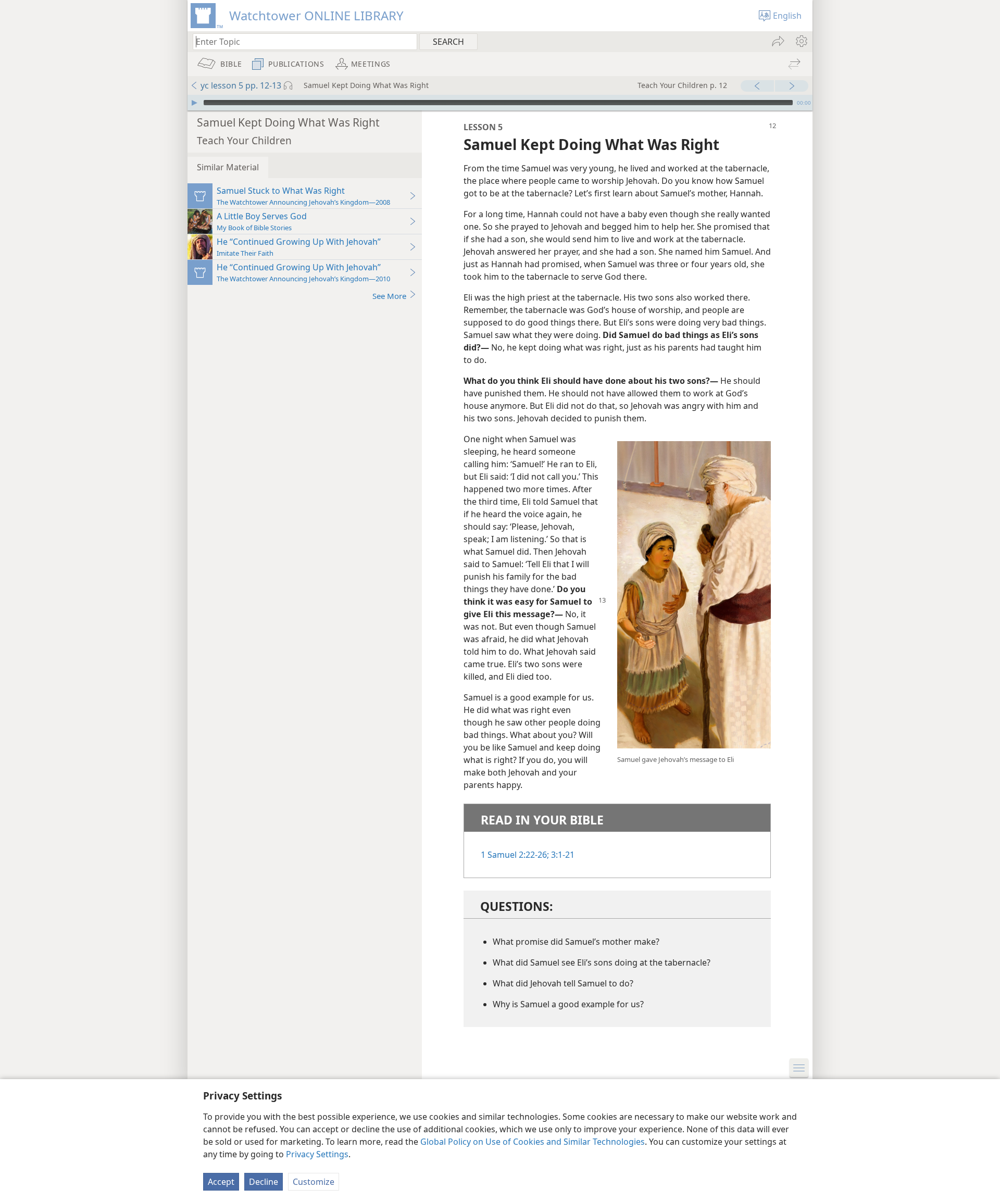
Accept (221, 1181)
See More (389, 296)
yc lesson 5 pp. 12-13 (241, 85)
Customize (313, 1181)
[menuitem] (801, 41)
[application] (500, 102)
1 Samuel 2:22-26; (515, 854)
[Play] (194, 102)
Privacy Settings (317, 1154)
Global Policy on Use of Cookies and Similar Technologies (532, 1141)
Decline (263, 1181)
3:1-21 (561, 854)
